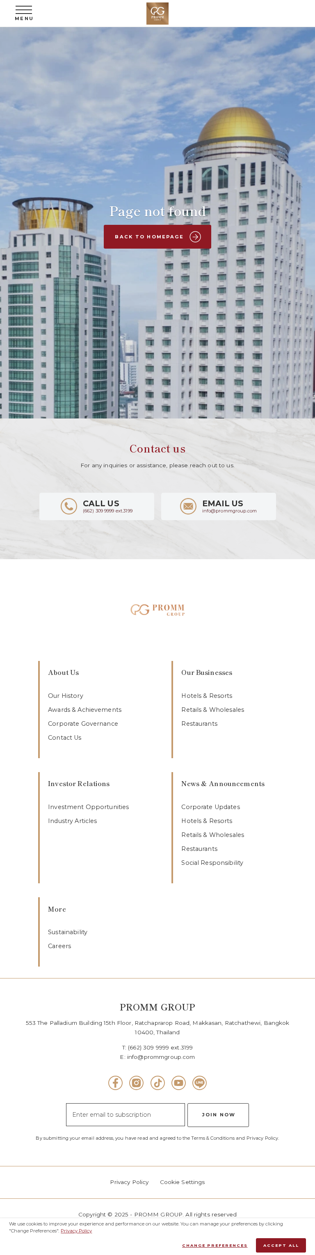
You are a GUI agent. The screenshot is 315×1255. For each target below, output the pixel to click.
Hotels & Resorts (206, 696)
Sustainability (67, 932)
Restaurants (199, 723)
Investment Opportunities (88, 807)
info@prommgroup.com (161, 1057)
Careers (59, 946)
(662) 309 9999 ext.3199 (160, 1047)
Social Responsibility (212, 862)
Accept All (281, 1245)
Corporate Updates (210, 807)
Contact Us (64, 737)
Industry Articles (72, 821)
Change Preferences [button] (214, 1245)
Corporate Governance (83, 723)
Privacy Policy (129, 1182)
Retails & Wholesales (212, 709)
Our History (65, 696)
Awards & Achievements (84, 709)
